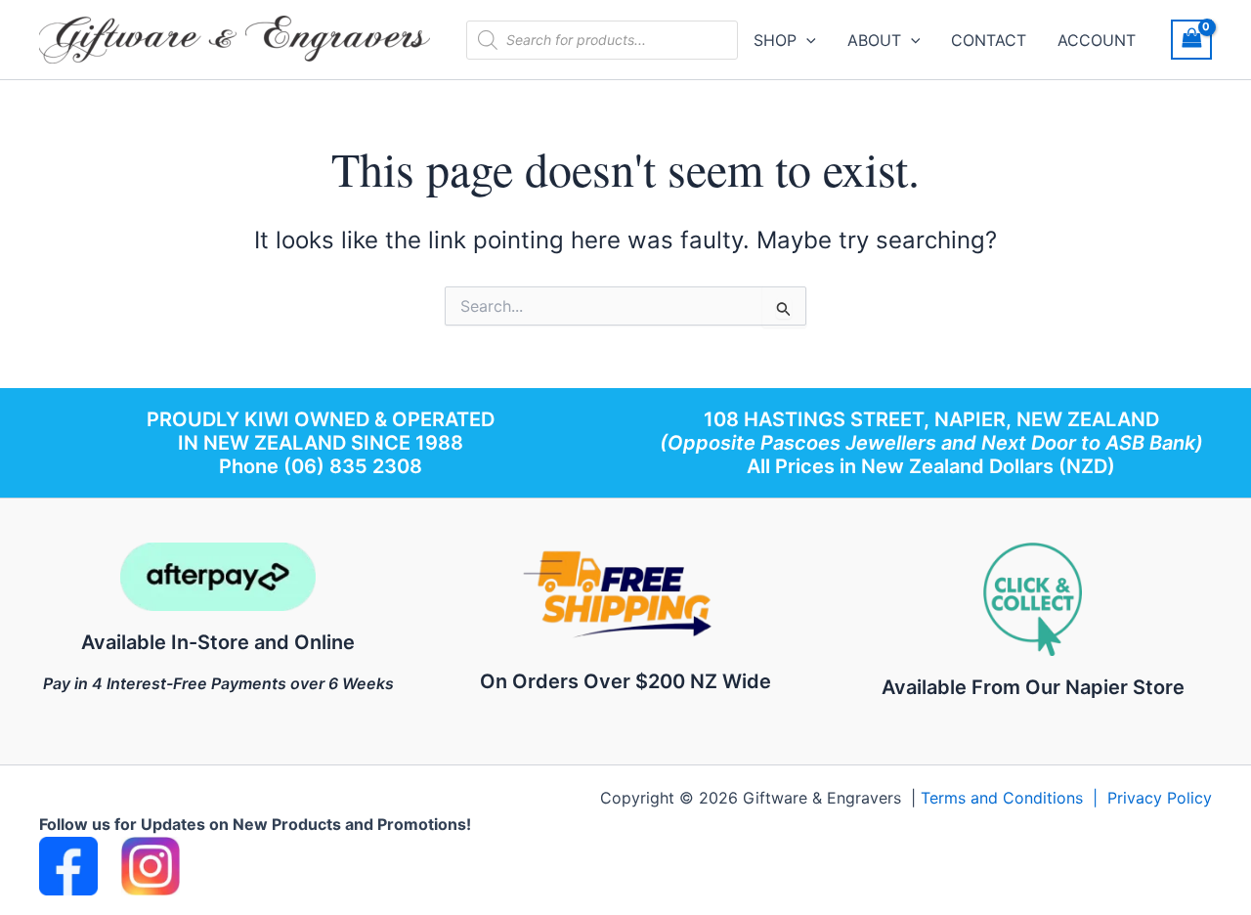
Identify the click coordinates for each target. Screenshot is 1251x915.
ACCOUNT (1096, 40)
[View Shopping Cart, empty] (1191, 40)
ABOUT (874, 40)
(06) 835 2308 (352, 466)
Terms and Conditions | (1014, 797)
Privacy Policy (1159, 797)
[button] (806, 40)
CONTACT (988, 40)
